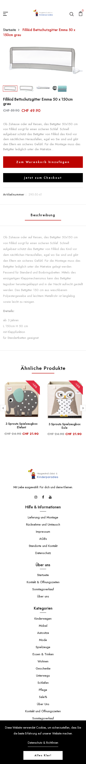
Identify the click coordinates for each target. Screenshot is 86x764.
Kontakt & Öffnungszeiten (43, 582)
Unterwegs (43, 675)
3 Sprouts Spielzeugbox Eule (65, 426)
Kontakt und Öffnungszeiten (43, 711)
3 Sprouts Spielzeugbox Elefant (22, 425)
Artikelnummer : (15, 194)
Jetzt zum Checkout (43, 178)
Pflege (43, 690)
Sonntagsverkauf (43, 589)
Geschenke (43, 668)
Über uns (43, 596)
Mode (43, 640)
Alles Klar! (43, 755)
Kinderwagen (43, 618)
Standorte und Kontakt (43, 546)
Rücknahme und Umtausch (43, 524)
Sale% (43, 697)
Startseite (9, 29)
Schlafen (43, 682)
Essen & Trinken (43, 654)
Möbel (43, 625)
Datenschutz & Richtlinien (43, 743)
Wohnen (43, 661)
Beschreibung (43, 215)
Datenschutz (43, 553)
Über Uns (43, 704)
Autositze (43, 633)
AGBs (43, 538)
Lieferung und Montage (43, 517)
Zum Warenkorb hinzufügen (43, 162)
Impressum (43, 531)
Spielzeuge (43, 647)
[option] (43, 59)
